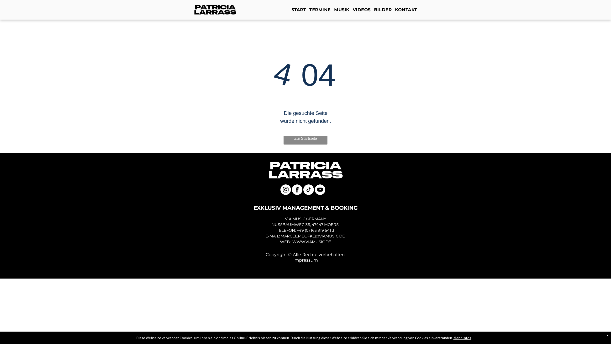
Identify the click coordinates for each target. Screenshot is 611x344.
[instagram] (285, 190)
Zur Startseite (305, 138)
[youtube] (320, 190)
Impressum (305, 260)
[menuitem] (300, 9)
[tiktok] (308, 190)
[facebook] (297, 190)
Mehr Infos (462, 337)
